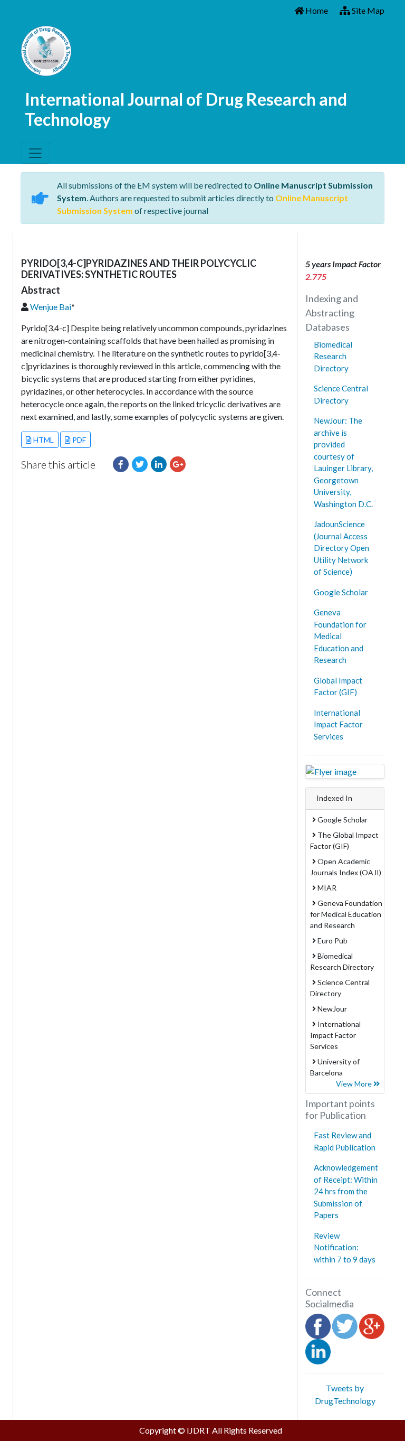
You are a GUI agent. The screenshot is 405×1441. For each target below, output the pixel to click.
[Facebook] (318, 1325)
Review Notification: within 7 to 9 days (344, 1247)
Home (316, 10)
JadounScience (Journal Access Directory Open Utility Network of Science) (341, 547)
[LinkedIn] (318, 1350)
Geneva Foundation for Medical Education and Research (340, 636)
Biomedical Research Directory (333, 356)
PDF (78, 439)
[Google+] (371, 1325)
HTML (43, 439)
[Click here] (121, 464)
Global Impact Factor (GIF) (338, 686)
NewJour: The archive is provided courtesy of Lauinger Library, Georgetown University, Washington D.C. (343, 462)
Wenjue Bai (50, 307)
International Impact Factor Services (338, 724)
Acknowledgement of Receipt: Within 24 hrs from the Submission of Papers (346, 1191)
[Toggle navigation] (35, 153)
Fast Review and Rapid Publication (344, 1141)
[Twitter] (345, 1325)
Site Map (367, 10)
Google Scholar (341, 592)
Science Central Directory (341, 394)
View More (354, 1083)
